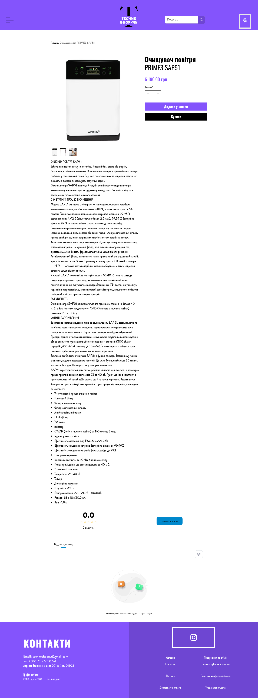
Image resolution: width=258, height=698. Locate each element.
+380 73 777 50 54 (42, 661)
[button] (10, 20)
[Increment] (158, 94)
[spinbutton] (153, 94)
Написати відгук (169, 521)
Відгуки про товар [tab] (63, 544)
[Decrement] (147, 94)
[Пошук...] (201, 19)
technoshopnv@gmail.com (50, 656)
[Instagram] (193, 637)
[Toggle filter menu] (199, 554)
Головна (54, 43)
